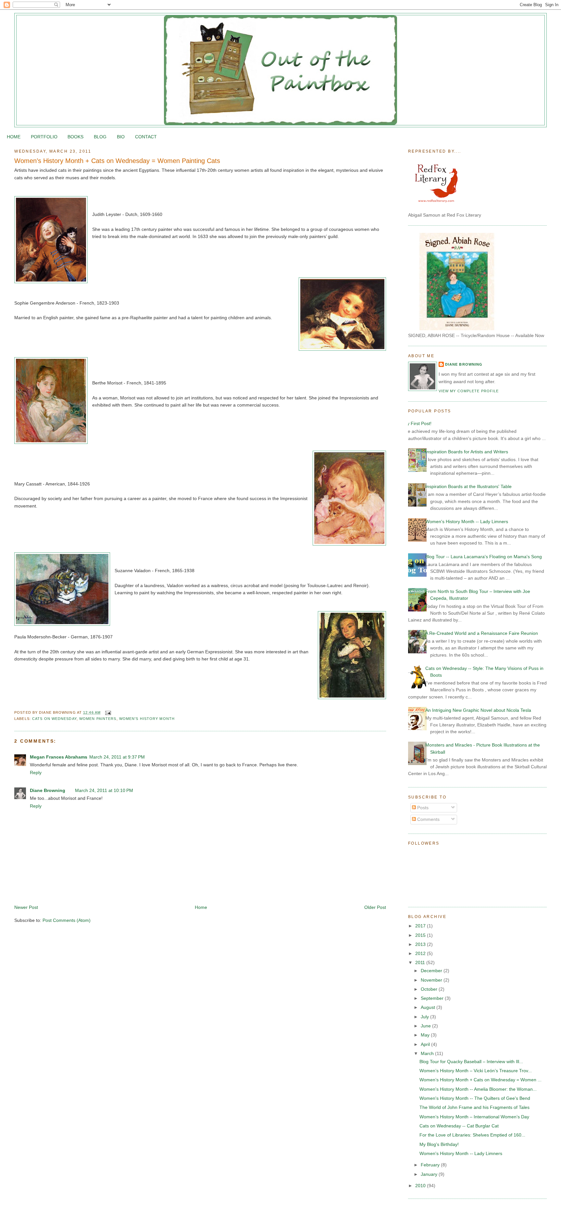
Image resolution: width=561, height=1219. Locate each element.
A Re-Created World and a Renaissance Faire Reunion (481, 633)
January (430, 1174)
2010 (421, 1185)
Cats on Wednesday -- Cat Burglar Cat (459, 1125)
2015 (421, 935)
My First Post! (417, 423)
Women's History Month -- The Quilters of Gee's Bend (474, 1098)
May (426, 1034)
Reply (36, 772)
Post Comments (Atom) (67, 920)
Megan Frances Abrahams (58, 757)
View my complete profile (469, 391)
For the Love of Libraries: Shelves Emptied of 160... (472, 1134)
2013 (421, 944)
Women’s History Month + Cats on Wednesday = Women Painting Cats (117, 160)
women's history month (147, 719)
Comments (428, 819)
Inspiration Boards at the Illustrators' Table (468, 486)
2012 (421, 953)
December (432, 970)
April (426, 1044)
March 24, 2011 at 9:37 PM (117, 757)
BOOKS (75, 136)
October (430, 989)
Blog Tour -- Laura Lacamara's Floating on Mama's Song (483, 556)
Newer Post (26, 907)
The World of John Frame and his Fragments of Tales (474, 1107)
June (426, 1025)
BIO (121, 136)
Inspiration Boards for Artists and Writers (466, 451)
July (425, 1016)
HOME (13, 136)
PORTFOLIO (44, 136)
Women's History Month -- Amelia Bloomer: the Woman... (478, 1089)
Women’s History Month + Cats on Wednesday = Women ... (480, 1079)
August (428, 1007)
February (431, 1164)
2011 (420, 962)
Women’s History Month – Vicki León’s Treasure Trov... (475, 1070)
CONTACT (146, 136)
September (433, 998)
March (428, 1053)
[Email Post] (107, 712)
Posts (422, 807)
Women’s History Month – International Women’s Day (474, 1116)
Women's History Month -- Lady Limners (466, 521)
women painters (97, 719)
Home (201, 907)
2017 (421, 925)
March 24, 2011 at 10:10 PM (104, 790)
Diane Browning (47, 790)
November (432, 980)
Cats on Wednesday (54, 719)
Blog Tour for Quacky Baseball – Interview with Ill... (471, 1061)
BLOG (100, 136)
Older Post (375, 907)
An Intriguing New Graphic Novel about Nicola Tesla (478, 710)
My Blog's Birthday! (439, 1144)
